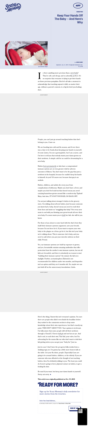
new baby (74, 73)
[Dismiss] (85, 410)
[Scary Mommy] (13, 7)
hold (63, 215)
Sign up (72, 408)
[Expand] (79, 410)
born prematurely (49, 166)
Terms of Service (61, 403)
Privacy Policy (68, 403)
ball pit (60, 334)
